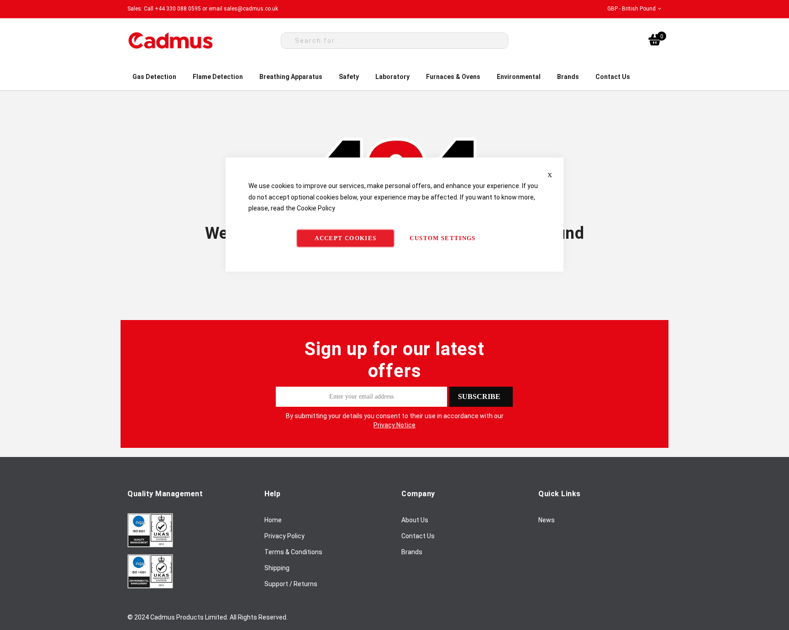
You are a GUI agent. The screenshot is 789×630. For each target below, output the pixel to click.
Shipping (276, 568)
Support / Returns (290, 584)
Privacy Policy (284, 536)
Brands (411, 552)
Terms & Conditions (293, 552)
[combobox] (394, 40)
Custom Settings (442, 238)
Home (273, 520)
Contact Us (418, 536)
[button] (634, 9)
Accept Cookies (345, 238)
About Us (414, 520)
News (546, 520)
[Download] (150, 545)
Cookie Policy (316, 208)
